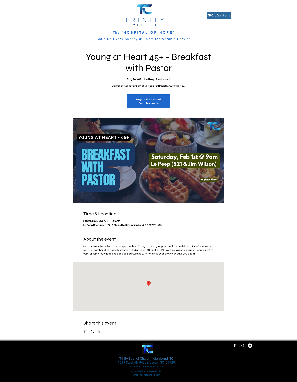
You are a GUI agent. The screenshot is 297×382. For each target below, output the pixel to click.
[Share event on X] (92, 331)
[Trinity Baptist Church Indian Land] (250, 345)
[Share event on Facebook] (84, 331)
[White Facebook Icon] (234, 345)
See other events (149, 103)
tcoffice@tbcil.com (150, 375)
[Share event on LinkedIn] (100, 331)
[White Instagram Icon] (242, 345)
